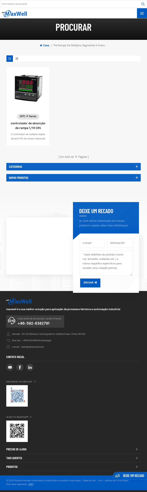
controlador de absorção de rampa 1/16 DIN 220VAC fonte (28, 126)
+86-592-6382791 (33, 323)
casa (46, 45)
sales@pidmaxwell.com (32, 347)
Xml (100, 481)
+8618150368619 (31, 341)
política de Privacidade (116, 481)
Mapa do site (89, 481)
